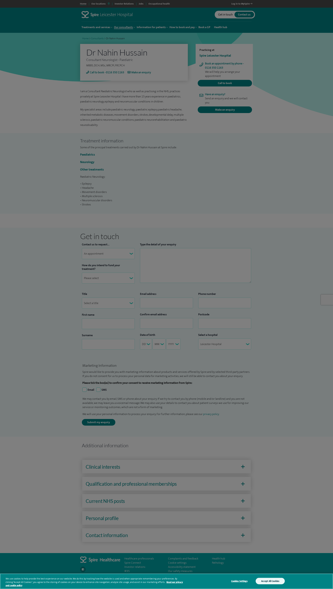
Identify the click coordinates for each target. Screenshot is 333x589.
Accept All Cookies (270, 580)
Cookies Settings (239, 580)
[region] (166, 581)
